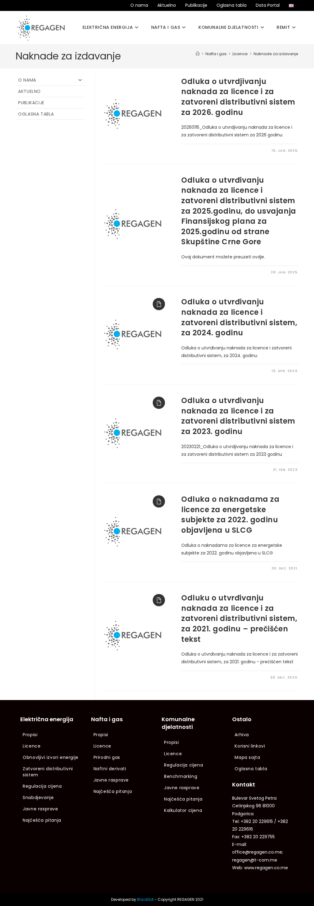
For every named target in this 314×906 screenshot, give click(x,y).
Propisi (30, 735)
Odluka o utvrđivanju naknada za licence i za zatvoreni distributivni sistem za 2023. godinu (238, 415)
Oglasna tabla (231, 5)
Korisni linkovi (250, 746)
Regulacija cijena (42, 786)
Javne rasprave (40, 809)
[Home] (198, 54)
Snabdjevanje (38, 797)
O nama (139, 5)
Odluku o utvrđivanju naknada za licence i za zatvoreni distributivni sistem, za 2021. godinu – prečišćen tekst (239, 618)
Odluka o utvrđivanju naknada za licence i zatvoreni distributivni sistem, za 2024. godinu (239, 317)
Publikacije (196, 5)
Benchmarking (180, 776)
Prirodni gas (107, 757)
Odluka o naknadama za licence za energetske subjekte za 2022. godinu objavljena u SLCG (230, 514)
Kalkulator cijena (183, 810)
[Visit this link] (157, 302)
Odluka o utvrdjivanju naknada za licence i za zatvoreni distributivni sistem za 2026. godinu (238, 96)
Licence (31, 746)
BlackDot (145, 899)
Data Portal (268, 5)
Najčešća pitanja (42, 820)
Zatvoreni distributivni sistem (48, 772)
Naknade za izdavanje (276, 54)
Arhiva (242, 735)
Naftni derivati (110, 769)
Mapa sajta (247, 757)
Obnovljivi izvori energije (50, 757)
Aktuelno (166, 5)
